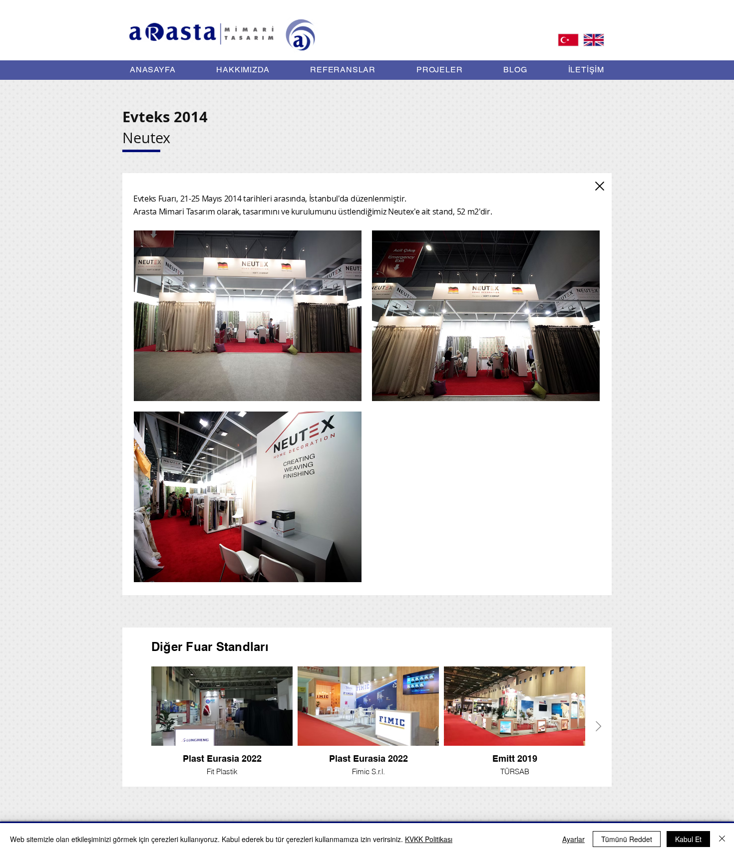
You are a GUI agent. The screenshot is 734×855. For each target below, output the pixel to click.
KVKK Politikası (428, 839)
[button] (439, 69)
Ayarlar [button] (573, 839)
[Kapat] (600, 186)
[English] (593, 39)
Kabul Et (688, 839)
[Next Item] (598, 726)
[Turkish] (568, 39)
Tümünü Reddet (626, 839)
